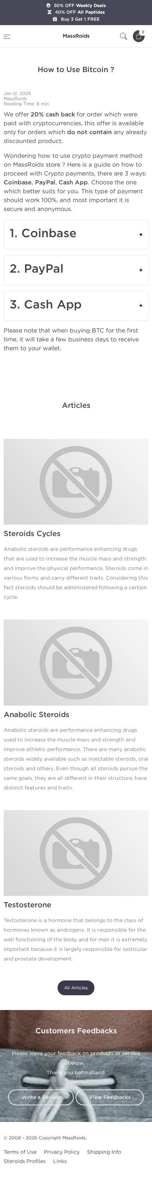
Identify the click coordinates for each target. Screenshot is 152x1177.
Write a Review (41, 1097)
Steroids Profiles (25, 1161)
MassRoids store (36, 164)
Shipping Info (104, 1152)
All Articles (76, 987)
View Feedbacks (110, 1097)
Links (60, 1161)
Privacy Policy (62, 1152)
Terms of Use (20, 1152)
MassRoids (74, 1137)
